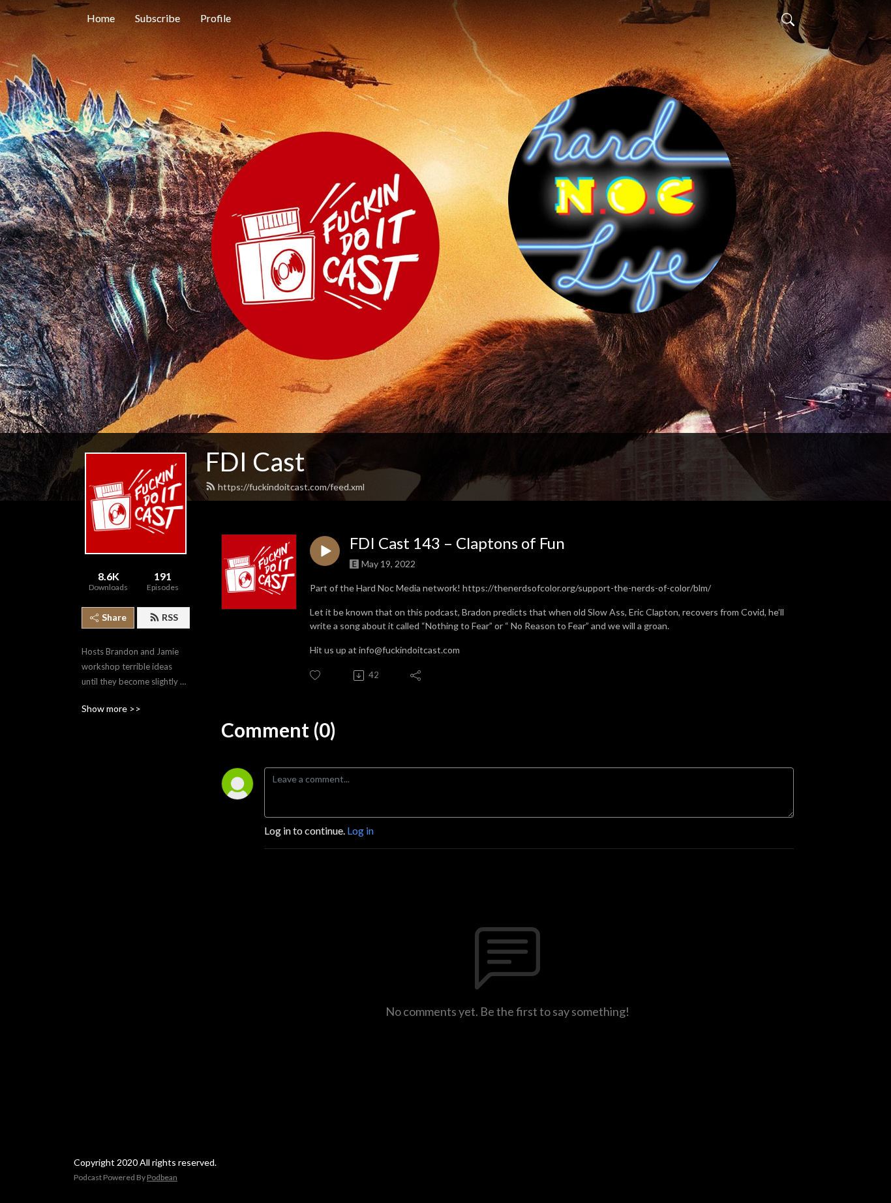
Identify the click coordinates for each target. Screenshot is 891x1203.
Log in (360, 830)
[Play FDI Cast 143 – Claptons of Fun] (325, 551)
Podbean (162, 1177)
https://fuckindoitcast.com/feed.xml (291, 486)
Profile (215, 18)
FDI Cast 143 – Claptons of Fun (457, 543)
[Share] (416, 675)
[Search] (788, 18)
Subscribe (157, 18)
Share (114, 617)
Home (101, 18)
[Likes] (316, 675)
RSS (170, 617)
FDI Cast (255, 461)
